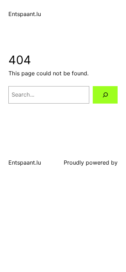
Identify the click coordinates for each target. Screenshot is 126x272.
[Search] (105, 94)
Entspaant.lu (24, 13)
